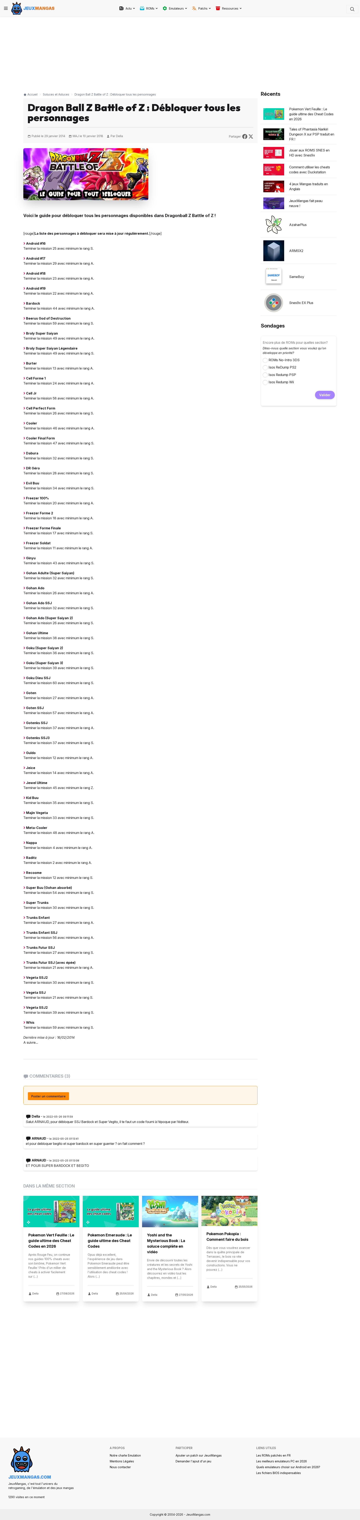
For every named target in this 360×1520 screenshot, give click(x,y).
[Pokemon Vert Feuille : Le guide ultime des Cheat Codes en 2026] (51, 1211)
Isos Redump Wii (281, 382)
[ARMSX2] (273, 250)
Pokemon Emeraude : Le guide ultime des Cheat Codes (110, 1240)
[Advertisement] (140, 52)
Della (119, 136)
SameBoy (296, 277)
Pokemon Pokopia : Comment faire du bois (227, 1237)
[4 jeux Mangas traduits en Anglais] (273, 186)
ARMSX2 (296, 251)
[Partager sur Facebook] (245, 136)
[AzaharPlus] (273, 224)
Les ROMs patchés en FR (273, 1455)
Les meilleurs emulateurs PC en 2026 (281, 1461)
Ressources (230, 8)
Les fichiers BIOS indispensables (278, 1473)
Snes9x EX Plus (301, 303)
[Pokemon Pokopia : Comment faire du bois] (229, 1211)
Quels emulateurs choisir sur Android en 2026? (288, 1467)
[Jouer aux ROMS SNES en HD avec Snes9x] (273, 153)
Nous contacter (120, 1467)
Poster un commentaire (48, 1096)
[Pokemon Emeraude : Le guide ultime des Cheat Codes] (111, 1211)
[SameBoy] (273, 276)
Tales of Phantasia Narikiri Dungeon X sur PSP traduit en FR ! (311, 134)
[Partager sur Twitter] (250, 136)
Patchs (203, 8)
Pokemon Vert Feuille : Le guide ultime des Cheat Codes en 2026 (51, 1240)
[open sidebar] (6, 8)
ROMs (150, 8)
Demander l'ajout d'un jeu (193, 1461)
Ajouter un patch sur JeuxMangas (199, 1455)
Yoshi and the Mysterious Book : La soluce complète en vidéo (166, 1243)
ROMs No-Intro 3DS (284, 360)
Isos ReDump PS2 (282, 367)
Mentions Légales (122, 1461)
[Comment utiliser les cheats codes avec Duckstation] (273, 169)
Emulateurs (176, 8)
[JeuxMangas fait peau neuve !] (273, 203)
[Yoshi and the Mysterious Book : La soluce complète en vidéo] (170, 1211)
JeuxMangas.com (29, 1477)
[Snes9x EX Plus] (273, 302)
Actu (129, 8)
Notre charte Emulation (125, 1455)
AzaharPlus (298, 225)
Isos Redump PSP (282, 375)
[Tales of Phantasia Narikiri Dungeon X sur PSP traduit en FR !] (273, 134)
